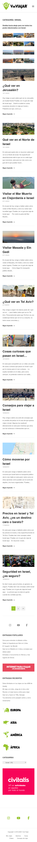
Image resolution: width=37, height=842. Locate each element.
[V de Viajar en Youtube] (18, 625)
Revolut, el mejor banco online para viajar (16, 692)
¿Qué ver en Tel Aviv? (18, 301)
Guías (26, 836)
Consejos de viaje (22, 838)
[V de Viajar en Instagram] (10, 625)
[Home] (15, 6)
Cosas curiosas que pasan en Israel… (17, 353)
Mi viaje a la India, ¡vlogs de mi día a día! (16, 689)
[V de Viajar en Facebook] (27, 625)
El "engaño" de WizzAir (10, 646)
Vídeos (11, 838)
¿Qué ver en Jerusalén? (11, 87)
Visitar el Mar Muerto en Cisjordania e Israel (18, 195)
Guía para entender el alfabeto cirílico (15, 640)
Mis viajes (9, 836)
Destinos (18, 836)
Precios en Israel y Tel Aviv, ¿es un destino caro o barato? (18, 517)
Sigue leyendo (8, 114)
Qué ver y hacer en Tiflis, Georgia (14, 695)
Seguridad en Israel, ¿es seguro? (17, 573)
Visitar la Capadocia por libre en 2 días (15, 643)
